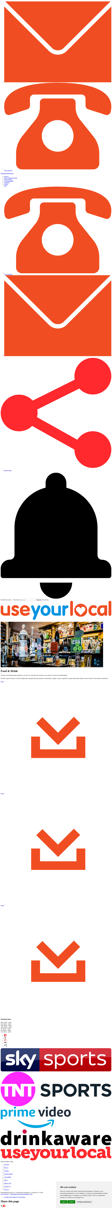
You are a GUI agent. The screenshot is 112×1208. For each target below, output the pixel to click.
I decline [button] (71, 1202)
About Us (7, 182)
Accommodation (8, 181)
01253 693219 (5, 1194)
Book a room (7, 470)
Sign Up (39, 600)
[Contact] (57, 82)
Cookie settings (8, 1174)
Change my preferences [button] (84, 1202)
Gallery (6, 184)
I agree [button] (64, 1202)
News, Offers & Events (10, 178)
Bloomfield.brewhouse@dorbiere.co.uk (21, 1194)
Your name (16, 600)
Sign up (6, 176)
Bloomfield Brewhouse (7, 173)
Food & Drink (8, 179)
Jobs (5, 186)
